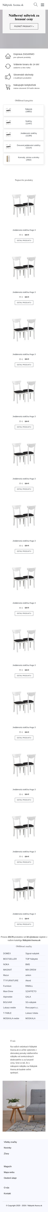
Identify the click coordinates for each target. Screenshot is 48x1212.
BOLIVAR (7, 1002)
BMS (27, 964)
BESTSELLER (10, 959)
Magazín (8, 1166)
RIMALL (29, 986)
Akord (28, 980)
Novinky (7, 1148)
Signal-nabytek (32, 953)
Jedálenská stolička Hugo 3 (24, 230)
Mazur (6, 975)
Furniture (7, 986)
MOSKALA (30, 1018)
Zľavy (6, 1154)
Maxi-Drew (8, 991)
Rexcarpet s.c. (31, 1008)
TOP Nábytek (31, 959)
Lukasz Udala (31, 1013)
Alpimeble (7, 997)
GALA (28, 997)
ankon (28, 975)
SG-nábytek (30, 1002)
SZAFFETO (30, 991)
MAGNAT (7, 970)
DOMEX (7, 953)
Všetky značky (10, 1142)
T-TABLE (7, 1013)
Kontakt (7, 1193)
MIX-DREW (30, 970)
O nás (6, 1188)
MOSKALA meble (11, 1018)
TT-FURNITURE (10, 980)
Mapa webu (9, 1172)
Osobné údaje (10, 1178)
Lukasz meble (9, 1008)
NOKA (6, 964)
